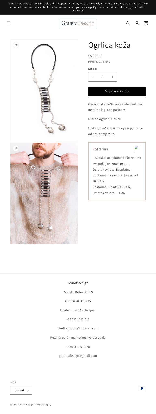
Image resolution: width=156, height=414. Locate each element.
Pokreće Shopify (42, 404)
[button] (8, 23)
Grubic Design (26, 404)
